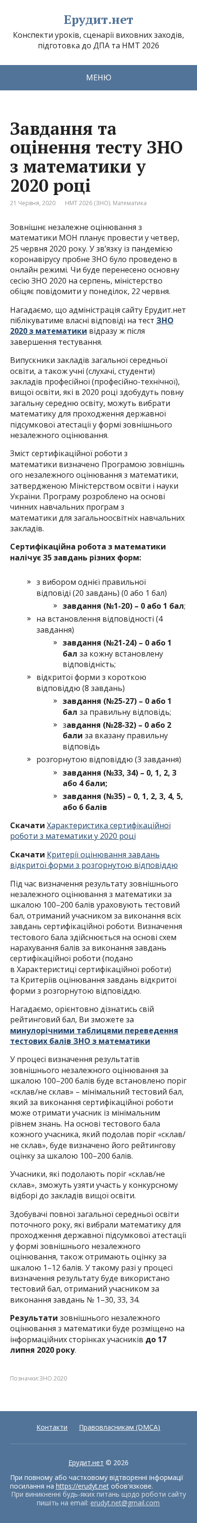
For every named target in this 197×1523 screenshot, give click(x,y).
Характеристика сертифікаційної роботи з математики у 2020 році (90, 830)
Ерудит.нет (98, 19)
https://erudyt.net (82, 1485)
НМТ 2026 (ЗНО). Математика (106, 203)
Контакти (51, 1427)
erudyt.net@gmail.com (125, 1502)
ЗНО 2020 (53, 1378)
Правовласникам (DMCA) (119, 1427)
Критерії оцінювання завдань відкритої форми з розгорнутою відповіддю (94, 859)
